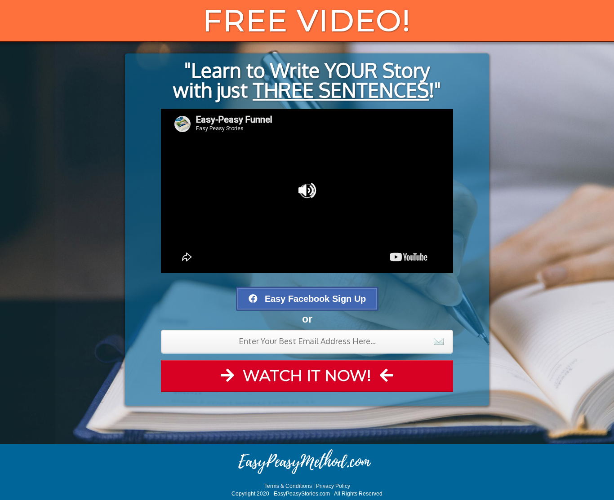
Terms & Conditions (288, 486)
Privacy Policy (333, 486)
